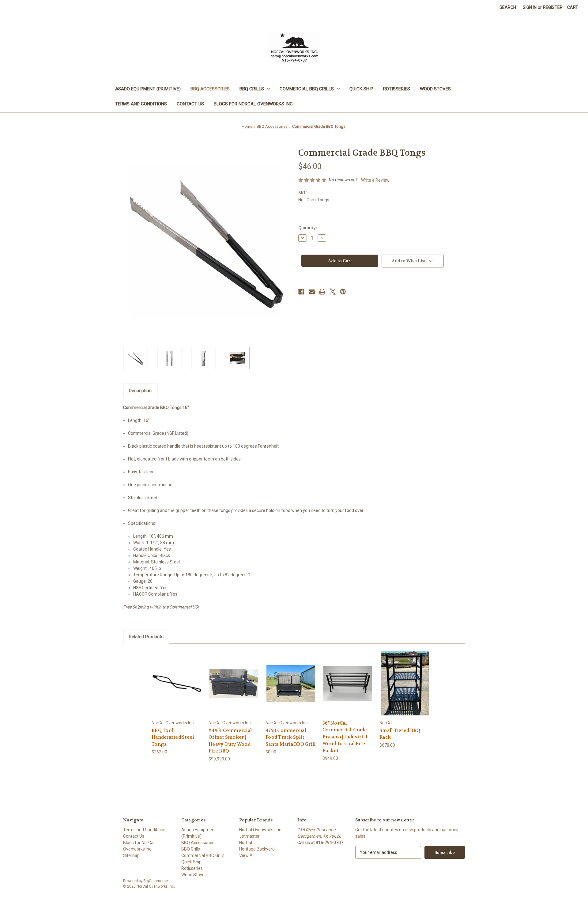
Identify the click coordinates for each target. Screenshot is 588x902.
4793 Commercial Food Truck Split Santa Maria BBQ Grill (290, 737)
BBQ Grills (251, 89)
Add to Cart (234, 688)
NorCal (245, 842)
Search (507, 7)
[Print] (322, 291)
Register (553, 7)
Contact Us (190, 104)
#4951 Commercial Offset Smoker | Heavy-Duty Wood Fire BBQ (230, 740)
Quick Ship (361, 89)
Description (140, 390)
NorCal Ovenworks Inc (260, 829)
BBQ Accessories (210, 89)
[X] (333, 291)
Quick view (172, 677)
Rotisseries (396, 89)
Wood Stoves (435, 89)
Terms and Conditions (141, 104)
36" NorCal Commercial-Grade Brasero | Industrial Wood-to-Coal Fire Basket (344, 737)
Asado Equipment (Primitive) (148, 89)
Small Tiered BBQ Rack (399, 734)
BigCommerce (155, 881)
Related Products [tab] (146, 636)
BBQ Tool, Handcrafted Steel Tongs (173, 737)
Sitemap (131, 855)
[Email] (312, 291)
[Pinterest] (343, 291)
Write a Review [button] (375, 180)
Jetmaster (249, 836)
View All (246, 855)
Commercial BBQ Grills (307, 89)
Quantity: (307, 227)
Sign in (530, 7)
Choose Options (177, 688)
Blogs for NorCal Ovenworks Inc (253, 104)
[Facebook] (301, 291)
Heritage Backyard (257, 849)
